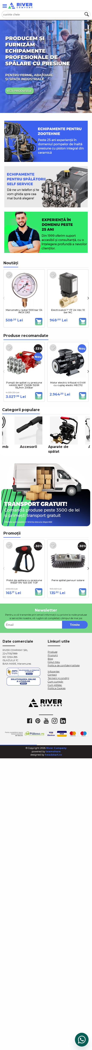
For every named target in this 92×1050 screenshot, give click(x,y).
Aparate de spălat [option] (58, 449)
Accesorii (28, 447)
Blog (50, 658)
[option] (46, 66)
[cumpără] (38, 321)
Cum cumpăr (55, 681)
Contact (52, 674)
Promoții (53, 655)
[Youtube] (46, 720)
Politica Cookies (56, 688)
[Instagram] (54, 720)
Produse (52, 651)
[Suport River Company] (82, 1040)
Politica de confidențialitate (64, 665)
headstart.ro (53, 754)
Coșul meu (54, 661)
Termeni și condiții (58, 678)
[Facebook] (29, 720)
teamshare (53, 751)
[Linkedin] (62, 720)
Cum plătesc (55, 685)
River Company (56, 748)
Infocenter (54, 671)
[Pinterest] (37, 720)
